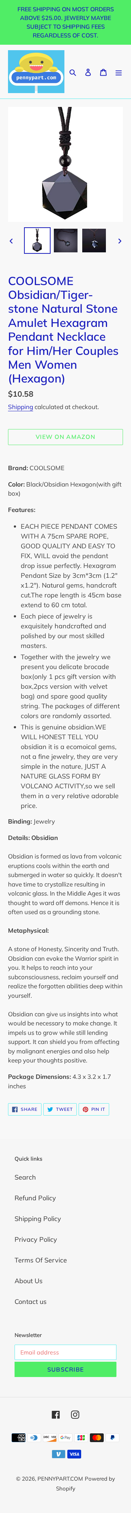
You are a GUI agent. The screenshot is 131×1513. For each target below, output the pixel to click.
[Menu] (118, 71)
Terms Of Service (41, 1260)
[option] (37, 240)
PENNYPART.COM (60, 1478)
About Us (29, 1281)
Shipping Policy (38, 1218)
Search (25, 1177)
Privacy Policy (36, 1239)
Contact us (31, 1301)
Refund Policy (35, 1198)
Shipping (20, 407)
